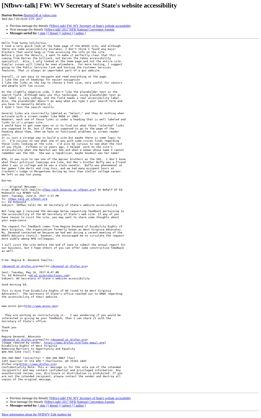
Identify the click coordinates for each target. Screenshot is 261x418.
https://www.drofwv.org (37, 364)
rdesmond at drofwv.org (20, 266)
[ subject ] (66, 33)
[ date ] (42, 33)
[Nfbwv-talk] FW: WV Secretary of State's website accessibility (90, 26)
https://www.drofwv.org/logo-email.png (74, 342)
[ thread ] (54, 33)
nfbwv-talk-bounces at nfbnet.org (68, 189)
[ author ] (80, 33)
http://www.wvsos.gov (40, 305)
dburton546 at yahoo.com (39, 15)
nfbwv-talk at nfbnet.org (27, 198)
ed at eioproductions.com (49, 275)
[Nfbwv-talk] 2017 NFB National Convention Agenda (79, 29)
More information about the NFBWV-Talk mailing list (36, 414)
